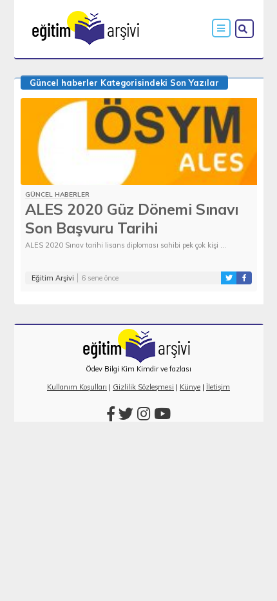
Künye (190, 386)
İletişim (218, 386)
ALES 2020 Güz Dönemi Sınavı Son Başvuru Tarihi (131, 218)
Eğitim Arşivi (53, 277)
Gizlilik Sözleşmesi (143, 386)
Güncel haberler (64, 82)
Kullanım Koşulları (77, 386)
